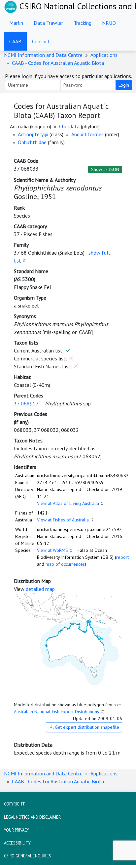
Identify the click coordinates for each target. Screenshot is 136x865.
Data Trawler (48, 23)
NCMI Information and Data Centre (43, 55)
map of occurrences (65, 564)
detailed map (40, 589)
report (122, 557)
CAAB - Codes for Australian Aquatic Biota (58, 63)
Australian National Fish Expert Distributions (56, 712)
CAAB (15, 41)
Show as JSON (105, 169)
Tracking (82, 23)
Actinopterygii (33, 134)
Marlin (16, 23)
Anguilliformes (87, 134)
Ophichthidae (32, 142)
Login (124, 85)
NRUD (109, 23)
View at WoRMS (52, 550)
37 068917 (26, 403)
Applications (104, 55)
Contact (41, 41)
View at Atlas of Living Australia (68, 503)
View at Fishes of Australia (63, 520)
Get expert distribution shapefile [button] (86, 727)
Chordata (69, 126)
